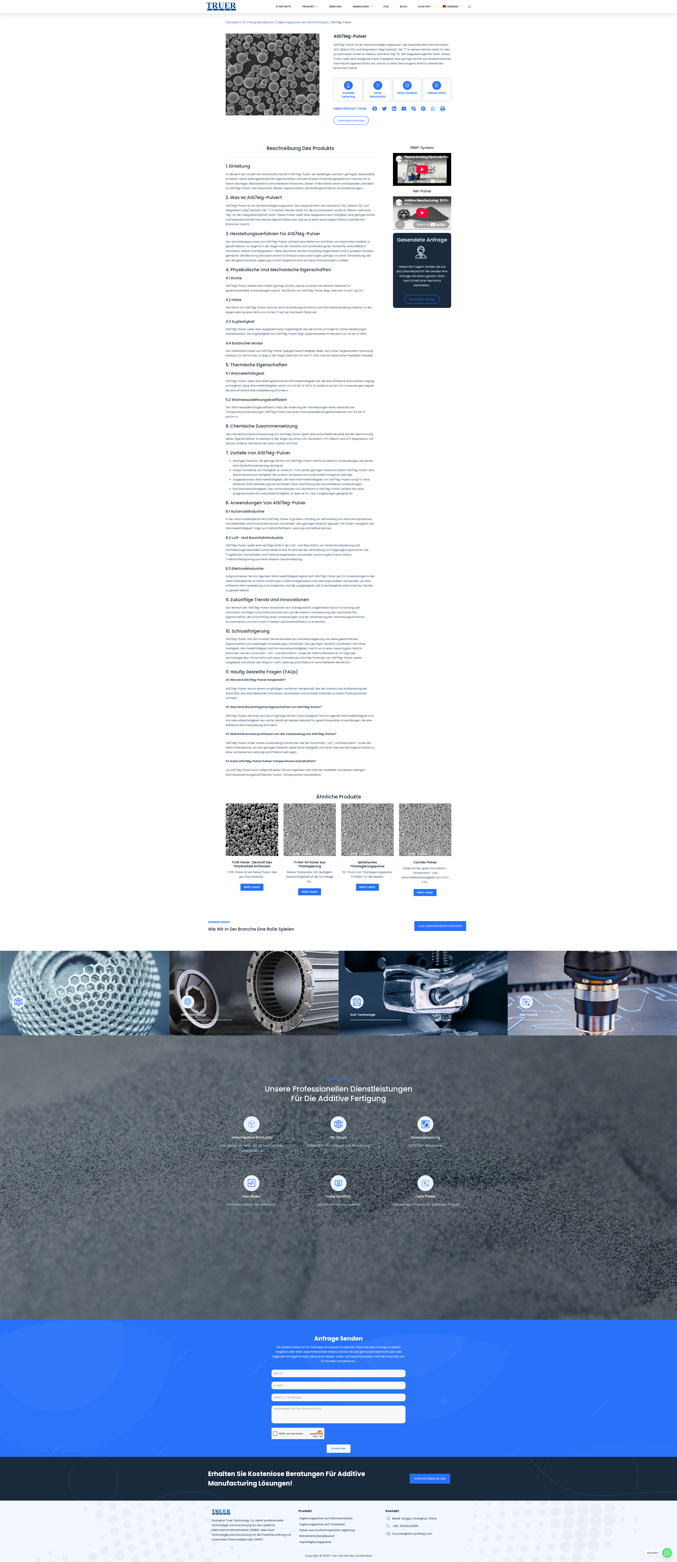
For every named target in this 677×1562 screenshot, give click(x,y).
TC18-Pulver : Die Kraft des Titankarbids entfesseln (252, 864)
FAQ (386, 6)
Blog (403, 6)
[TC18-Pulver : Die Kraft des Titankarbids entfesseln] (252, 829)
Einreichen (338, 1448)
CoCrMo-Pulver (425, 862)
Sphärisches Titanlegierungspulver (367, 864)
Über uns (335, 6)
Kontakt (424, 6)
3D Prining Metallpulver (258, 22)
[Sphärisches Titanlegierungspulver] (367, 829)
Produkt (308, 6)
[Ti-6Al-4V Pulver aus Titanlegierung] (309, 829)
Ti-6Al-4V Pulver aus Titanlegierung (309, 864)
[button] (375, 109)
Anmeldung (361, 6)
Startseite (283, 6)
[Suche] (469, 6)
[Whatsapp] (667, 1553)
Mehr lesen (252, 887)
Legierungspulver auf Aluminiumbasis (302, 22)
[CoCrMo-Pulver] (425, 829)
